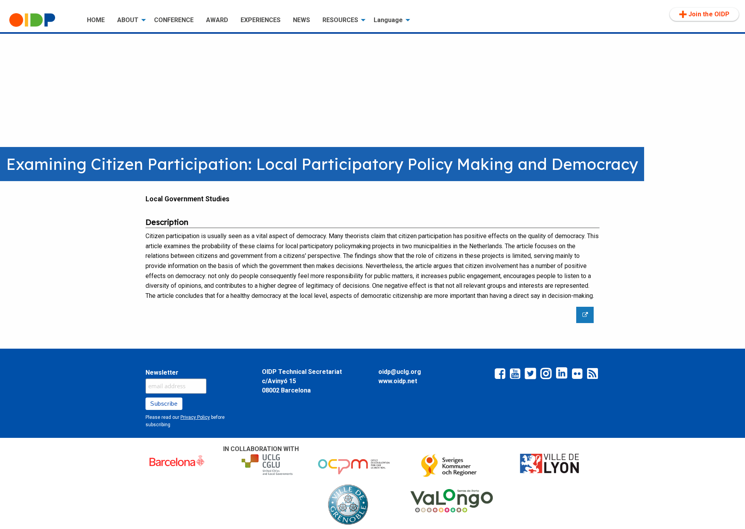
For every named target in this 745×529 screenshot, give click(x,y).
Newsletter (162, 372)
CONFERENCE (174, 20)
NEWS (301, 20)
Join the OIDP (708, 14)
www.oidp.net (397, 381)
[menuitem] (42, 20)
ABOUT (128, 20)
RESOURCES (340, 20)
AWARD (217, 20)
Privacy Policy (195, 417)
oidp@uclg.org (399, 371)
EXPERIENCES (261, 20)
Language (388, 20)
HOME (96, 20)
